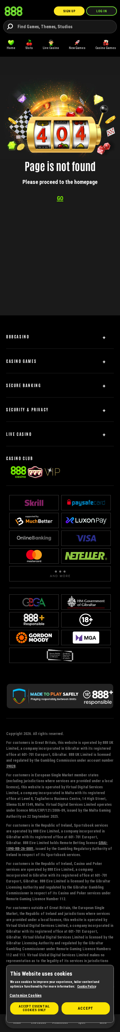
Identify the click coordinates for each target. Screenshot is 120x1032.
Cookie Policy (86, 986)
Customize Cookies (26, 995)
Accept (85, 1008)
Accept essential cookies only (34, 1008)
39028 (10, 766)
